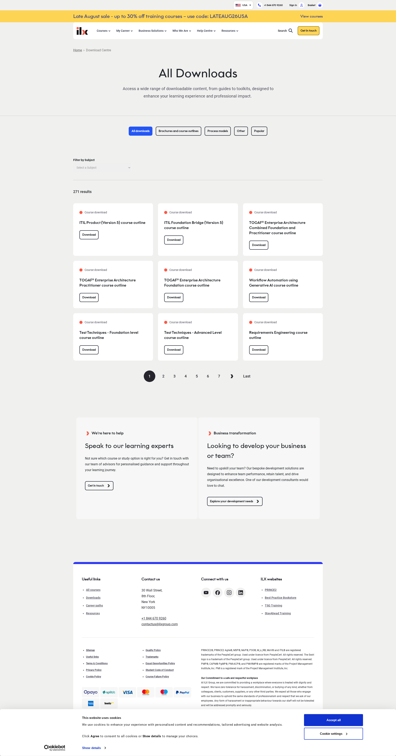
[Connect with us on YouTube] (206, 593)
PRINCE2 (271, 589)
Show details (91, 748)
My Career (123, 30)
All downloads (141, 131)
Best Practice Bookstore (280, 597)
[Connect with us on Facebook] (218, 593)
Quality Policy (153, 650)
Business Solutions (151, 30)
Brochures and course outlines (178, 131)
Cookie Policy (93, 676)
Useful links (92, 656)
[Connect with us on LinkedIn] (241, 593)
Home (77, 50)
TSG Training (273, 605)
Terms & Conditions (97, 663)
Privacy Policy (93, 670)
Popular (259, 131)
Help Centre (205, 30)
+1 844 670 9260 (273, 5)
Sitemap (90, 650)
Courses (102, 30)
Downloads (93, 597)
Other (241, 131)
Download (89, 234)
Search (282, 30)
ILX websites (271, 579)
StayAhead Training (278, 613)
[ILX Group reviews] (109, 703)
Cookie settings (331, 733)
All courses (93, 589)
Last (246, 376)
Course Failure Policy (157, 676)
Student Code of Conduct (160, 670)
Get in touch (309, 30)
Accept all (333, 720)
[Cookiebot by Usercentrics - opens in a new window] (55, 748)
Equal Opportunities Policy (160, 663)
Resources (228, 30)
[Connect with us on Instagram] (229, 593)
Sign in (293, 5)
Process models (217, 131)
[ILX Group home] (82, 30)
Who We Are (180, 30)
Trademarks (152, 656)
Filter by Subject (84, 160)
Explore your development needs (231, 501)
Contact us (150, 579)
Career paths (94, 605)
